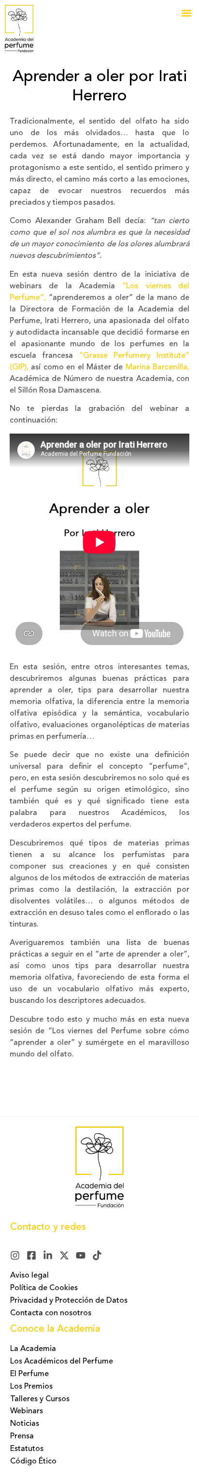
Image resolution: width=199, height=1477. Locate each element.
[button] (186, 13)
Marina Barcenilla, (157, 367)
